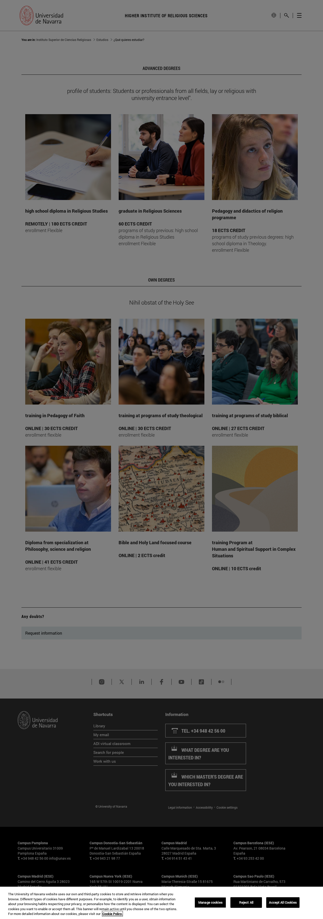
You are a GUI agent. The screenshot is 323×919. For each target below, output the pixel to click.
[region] (161, 903)
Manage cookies (210, 902)
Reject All (246, 902)
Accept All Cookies (283, 902)
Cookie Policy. (112, 913)
